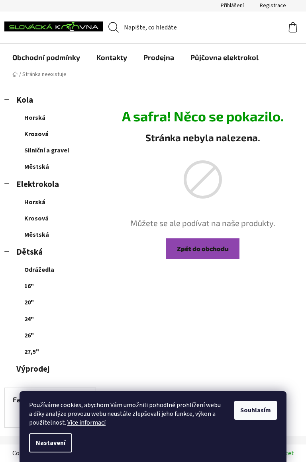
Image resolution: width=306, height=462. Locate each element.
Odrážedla (39, 269)
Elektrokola (37, 184)
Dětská (29, 252)
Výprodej (32, 369)
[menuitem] (46, 57)
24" (29, 319)
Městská (36, 166)
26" (29, 335)
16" (29, 286)
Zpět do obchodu (203, 248)
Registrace (273, 6)
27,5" (31, 351)
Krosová (36, 134)
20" (29, 302)
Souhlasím (255, 410)
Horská (34, 117)
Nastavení (50, 443)
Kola (24, 100)
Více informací (86, 422)
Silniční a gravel (46, 150)
